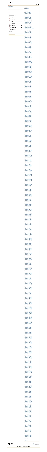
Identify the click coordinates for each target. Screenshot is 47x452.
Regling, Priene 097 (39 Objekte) (28, 126)
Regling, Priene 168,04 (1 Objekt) (28, 366)
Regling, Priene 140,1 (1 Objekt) (28, 229)
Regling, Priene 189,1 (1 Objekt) (28, 402)
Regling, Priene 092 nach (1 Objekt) (28, 112)
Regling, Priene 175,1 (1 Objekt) (28, 392)
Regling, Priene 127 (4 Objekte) (28, 199)
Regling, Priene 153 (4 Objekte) (28, 269)
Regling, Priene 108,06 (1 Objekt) (28, 149)
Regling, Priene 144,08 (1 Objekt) (28, 240)
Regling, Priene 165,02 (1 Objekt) (28, 338)
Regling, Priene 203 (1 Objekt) (28, 420)
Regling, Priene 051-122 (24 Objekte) (28, 21)
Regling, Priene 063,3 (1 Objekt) (28, 47)
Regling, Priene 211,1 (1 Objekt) (28, 430)
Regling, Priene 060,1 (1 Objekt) (28, 32)
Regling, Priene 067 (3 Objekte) (28, 56)
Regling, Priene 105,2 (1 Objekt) (28, 141)
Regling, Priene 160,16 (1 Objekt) (28, 309)
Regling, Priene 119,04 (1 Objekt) (28, 176)
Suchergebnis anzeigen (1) (10, 6)
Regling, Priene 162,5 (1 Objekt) (28, 327)
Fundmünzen (36, 4)
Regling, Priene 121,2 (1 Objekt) (28, 190)
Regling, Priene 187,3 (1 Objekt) (28, 400)
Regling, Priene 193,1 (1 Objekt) (28, 405)
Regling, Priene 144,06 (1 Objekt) (28, 238)
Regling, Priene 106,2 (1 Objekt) (28, 146)
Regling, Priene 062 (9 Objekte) (28, 38)
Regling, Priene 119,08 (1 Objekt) (28, 179)
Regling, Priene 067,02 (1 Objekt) (28, 57)
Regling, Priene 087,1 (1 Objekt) (28, 105)
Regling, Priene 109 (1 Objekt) (28, 151)
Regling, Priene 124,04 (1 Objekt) (28, 195)
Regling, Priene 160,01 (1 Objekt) (28, 297)
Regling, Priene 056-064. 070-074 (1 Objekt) (29, 28)
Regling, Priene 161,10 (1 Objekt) (28, 321)
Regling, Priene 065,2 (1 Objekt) (28, 53)
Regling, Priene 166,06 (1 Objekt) (28, 357)
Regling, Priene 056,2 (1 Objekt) (28, 27)
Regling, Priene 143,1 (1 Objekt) (28, 233)
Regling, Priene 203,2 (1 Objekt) (28, 422)
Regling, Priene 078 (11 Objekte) (28, 81)
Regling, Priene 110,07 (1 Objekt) (28, 155)
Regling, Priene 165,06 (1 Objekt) (28, 341)
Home (8, 5)
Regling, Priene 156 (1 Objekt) (28, 278)
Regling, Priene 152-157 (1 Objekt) (28, 268)
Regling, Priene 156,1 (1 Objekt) (28, 279)
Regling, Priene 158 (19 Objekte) (28, 284)
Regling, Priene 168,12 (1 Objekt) (28, 373)
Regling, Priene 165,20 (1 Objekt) (28, 351)
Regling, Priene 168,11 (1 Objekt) (28, 372)
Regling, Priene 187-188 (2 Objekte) (28, 401)
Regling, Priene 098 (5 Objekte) (28, 131)
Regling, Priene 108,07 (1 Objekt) (28, 150)
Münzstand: (10, 19)
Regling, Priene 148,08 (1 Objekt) (28, 249)
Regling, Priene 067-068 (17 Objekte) (28, 62)
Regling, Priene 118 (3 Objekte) (28, 169)
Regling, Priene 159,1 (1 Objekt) (28, 294)
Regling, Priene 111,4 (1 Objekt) (28, 159)
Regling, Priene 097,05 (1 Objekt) (28, 129)
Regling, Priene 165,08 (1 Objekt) (28, 343)
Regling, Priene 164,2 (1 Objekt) (28, 331)
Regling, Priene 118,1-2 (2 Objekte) (28, 170)
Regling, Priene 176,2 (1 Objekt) (28, 395)
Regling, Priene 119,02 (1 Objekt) (28, 174)
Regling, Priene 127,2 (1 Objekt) (28, 200)
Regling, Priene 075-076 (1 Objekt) (28, 76)
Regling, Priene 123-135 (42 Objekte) (28, 193)
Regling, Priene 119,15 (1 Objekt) (28, 184)
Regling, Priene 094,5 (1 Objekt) (28, 117)
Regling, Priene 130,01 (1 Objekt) (28, 209)
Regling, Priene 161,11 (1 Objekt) (28, 322)
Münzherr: (10, 27)
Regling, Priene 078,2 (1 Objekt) (28, 82)
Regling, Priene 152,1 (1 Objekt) (28, 264)
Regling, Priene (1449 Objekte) (28, 12)
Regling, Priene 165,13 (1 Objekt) (28, 347)
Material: (10, 21)
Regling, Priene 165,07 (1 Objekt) (28, 342)
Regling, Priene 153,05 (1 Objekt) (28, 273)
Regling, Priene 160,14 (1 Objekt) (28, 307)
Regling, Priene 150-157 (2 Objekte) (28, 259)
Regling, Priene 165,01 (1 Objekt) (28, 337)
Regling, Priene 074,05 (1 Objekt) (28, 72)
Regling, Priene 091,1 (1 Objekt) (28, 111)
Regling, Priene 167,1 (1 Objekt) (28, 361)
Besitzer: (10, 29)
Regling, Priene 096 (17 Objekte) (28, 120)
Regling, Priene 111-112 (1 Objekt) (28, 161)
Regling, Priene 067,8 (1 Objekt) (28, 61)
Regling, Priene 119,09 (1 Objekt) (28, 180)
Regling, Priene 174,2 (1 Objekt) (28, 391)
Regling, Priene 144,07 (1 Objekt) (28, 239)
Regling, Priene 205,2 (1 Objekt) (28, 427)
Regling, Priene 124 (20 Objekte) (28, 194)
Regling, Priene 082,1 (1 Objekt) (28, 90)
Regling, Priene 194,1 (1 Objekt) (28, 407)
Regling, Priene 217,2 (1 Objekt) (28, 432)
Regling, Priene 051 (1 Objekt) (28, 17)
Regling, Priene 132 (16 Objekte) (28, 213)
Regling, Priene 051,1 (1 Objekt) (28, 18)
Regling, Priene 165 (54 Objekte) (28, 336)
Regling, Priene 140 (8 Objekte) (28, 228)
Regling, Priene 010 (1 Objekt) (28, 13)
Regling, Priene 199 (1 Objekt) (28, 416)
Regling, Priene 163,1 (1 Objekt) (28, 328)
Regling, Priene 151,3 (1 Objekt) (28, 262)
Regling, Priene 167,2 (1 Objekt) (28, 362)
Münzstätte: (10, 25)
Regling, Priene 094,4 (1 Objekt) (28, 116)
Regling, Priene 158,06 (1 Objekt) (28, 288)
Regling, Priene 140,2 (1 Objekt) (28, 230)
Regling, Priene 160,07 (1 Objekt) (28, 302)
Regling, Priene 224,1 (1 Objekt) (28, 435)
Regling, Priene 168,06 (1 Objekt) (28, 368)
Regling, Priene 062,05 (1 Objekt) (28, 42)
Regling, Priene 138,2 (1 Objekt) (28, 224)
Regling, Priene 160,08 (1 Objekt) (28, 303)
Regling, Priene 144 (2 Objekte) (28, 235)
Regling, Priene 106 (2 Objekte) (28, 144)
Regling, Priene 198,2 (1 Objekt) (28, 415)
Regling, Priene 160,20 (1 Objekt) (28, 312)
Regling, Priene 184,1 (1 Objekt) (28, 397)
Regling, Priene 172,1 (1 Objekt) (28, 387)
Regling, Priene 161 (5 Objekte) (28, 314)
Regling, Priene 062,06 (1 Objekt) (28, 43)
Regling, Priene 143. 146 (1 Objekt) (28, 234)
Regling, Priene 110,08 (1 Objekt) (28, 156)
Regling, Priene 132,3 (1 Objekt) (28, 215)
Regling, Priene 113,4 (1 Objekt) (28, 166)
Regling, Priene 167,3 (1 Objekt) (28, 363)
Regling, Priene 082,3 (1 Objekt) (28, 92)
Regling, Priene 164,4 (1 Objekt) (28, 333)
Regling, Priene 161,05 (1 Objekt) (28, 317)
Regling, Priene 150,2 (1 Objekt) (28, 258)
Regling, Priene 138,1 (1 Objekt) (28, 223)
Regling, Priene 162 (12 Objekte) (28, 323)
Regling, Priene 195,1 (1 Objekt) (28, 411)
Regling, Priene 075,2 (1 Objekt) (28, 75)
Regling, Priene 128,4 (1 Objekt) (28, 205)
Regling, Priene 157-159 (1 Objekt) (28, 283)
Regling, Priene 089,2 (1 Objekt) (28, 107)
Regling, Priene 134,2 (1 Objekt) (28, 218)
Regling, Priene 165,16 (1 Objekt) (28, 348)
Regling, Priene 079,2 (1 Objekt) (28, 86)
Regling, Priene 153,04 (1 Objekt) (28, 272)
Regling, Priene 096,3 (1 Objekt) (28, 122)
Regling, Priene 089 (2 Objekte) (28, 106)
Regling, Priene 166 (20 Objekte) (28, 352)
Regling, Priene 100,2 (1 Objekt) (28, 136)
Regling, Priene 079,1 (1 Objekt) (28, 85)
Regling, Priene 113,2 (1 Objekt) (28, 165)
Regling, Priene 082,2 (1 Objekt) (28, 91)
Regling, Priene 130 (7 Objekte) (28, 208)
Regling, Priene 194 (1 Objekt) (28, 406)
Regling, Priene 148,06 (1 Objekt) (28, 248)
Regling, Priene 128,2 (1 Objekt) (28, 203)
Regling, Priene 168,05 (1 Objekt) (28, 367)
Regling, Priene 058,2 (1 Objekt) (28, 31)
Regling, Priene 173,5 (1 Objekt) (28, 390)
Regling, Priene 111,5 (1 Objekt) (28, 160)
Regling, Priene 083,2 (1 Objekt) (28, 96)
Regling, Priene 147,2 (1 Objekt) (28, 243)
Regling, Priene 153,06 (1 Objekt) (28, 274)
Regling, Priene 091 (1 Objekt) (28, 110)
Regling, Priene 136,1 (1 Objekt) (28, 220)
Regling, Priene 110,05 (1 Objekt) (28, 154)
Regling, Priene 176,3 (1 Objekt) (28, 396)
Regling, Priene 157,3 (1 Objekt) (28, 282)
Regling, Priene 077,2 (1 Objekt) (28, 80)
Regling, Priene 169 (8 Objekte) (28, 377)
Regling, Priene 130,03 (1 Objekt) (28, 210)
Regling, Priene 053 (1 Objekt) (28, 23)
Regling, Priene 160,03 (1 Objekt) (28, 299)
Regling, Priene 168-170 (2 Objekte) (28, 376)
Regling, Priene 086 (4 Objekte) (28, 102)
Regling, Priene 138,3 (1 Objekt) (28, 225)
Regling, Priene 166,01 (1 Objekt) (28, 353)
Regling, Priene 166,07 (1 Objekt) (28, 358)
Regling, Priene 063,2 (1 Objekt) (28, 46)
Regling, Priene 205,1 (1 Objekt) (28, 426)
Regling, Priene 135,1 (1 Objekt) (28, 219)
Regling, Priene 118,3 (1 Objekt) (28, 171)
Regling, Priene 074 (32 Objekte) (28, 70)
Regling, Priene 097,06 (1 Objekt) (28, 130)
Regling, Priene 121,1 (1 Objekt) (28, 189)
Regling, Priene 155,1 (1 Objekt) (28, 277)
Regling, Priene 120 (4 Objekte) (28, 185)
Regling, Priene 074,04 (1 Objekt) (28, 71)
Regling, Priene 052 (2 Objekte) (28, 22)
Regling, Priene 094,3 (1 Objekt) (28, 115)
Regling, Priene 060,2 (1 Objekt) (28, 33)
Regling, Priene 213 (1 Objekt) (28, 431)
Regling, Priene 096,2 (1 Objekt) (28, 121)
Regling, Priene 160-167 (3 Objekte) (28, 313)
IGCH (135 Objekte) (27, 8)
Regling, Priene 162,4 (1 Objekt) (28, 326)
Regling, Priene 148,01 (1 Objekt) (28, 245)
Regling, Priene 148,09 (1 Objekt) (28, 250)
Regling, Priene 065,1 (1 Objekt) (28, 52)
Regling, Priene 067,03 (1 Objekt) (28, 58)
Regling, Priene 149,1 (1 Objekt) (28, 255)
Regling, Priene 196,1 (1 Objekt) (28, 412)
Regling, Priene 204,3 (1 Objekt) (28, 425)
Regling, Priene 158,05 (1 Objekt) (28, 287)
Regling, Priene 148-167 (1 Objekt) (28, 253)
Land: (10, 23)
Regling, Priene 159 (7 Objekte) (28, 293)
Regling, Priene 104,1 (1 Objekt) (28, 139)
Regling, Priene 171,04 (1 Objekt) (28, 386)
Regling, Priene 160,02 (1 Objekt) (28, 298)
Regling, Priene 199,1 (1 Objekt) (28, 417)
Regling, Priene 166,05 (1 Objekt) (28, 356)
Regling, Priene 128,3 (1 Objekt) (28, 204)
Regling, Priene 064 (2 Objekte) (28, 48)
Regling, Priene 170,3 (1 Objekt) (28, 382)
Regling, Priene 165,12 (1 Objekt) (28, 346)
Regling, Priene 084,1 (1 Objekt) (28, 97)
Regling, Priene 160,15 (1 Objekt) (28, 308)
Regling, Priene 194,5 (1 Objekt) (28, 410)
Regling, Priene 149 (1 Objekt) (28, 254)
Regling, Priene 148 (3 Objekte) (28, 244)
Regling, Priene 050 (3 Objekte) (28, 16)
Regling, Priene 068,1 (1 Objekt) (28, 63)
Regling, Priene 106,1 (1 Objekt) (28, 145)
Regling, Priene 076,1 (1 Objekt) (28, 77)
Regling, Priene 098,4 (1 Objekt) (28, 134)
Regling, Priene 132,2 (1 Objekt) (28, 214)
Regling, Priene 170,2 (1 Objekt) (28, 381)
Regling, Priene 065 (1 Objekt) (28, 51)
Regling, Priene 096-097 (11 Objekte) (28, 125)
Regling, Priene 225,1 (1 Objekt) (28, 436)
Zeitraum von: (10, 31)
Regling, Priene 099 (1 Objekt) (28, 135)
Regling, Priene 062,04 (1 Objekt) (28, 41)
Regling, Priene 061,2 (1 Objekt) (28, 37)
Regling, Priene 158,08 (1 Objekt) (28, 289)
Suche (10, 5)
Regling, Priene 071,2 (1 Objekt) (28, 67)
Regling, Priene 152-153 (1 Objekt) (28, 267)
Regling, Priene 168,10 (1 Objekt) (28, 371)
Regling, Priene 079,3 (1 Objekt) (28, 87)
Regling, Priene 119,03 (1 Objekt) (28, 175)
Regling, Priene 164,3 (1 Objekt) (28, 332)
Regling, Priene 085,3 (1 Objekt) (28, 100)
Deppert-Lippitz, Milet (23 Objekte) (28, 11)
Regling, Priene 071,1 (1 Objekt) (28, 66)
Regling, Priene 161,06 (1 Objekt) (28, 318)
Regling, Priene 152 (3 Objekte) (28, 263)
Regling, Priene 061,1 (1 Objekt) (28, 36)
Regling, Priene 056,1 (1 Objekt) (28, 26)
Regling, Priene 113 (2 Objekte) (28, 164)
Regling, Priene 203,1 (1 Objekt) (28, 421)
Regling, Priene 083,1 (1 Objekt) (28, 95)
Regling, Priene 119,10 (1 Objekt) (28, 181)
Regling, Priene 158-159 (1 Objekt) (28, 292)
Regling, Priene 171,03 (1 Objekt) (28, 385)
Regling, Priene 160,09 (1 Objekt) (28, 304)
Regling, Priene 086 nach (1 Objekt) (28, 101)
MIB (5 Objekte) (26, 440)
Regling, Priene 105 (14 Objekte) (28, 140)
